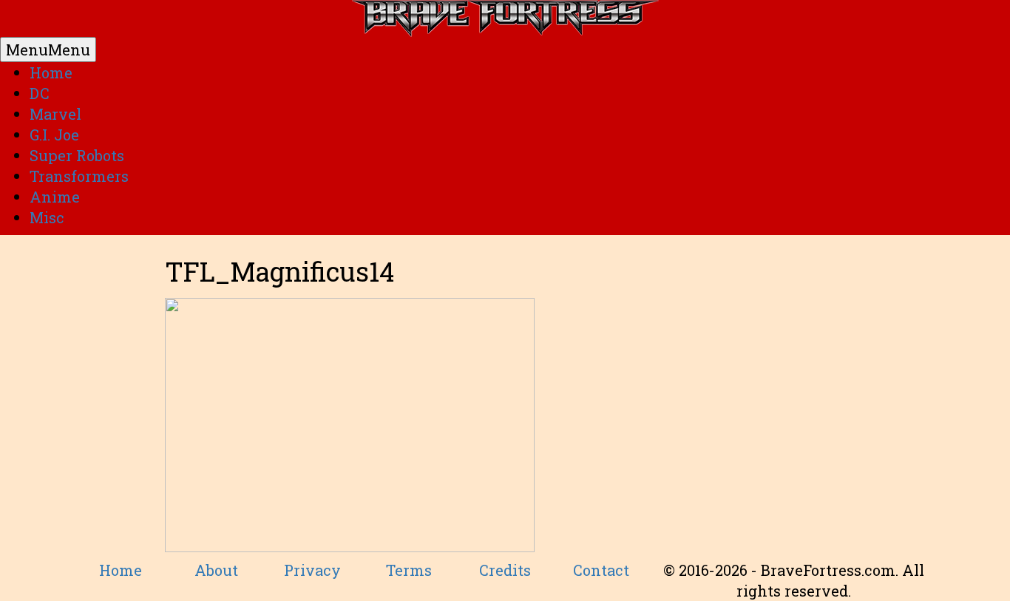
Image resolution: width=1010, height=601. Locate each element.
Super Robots (77, 155)
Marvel (55, 113)
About (216, 570)
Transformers (79, 176)
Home (51, 72)
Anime (55, 196)
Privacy (312, 570)
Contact (601, 570)
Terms (409, 570)
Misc (47, 217)
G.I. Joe (54, 134)
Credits (505, 570)
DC (40, 93)
